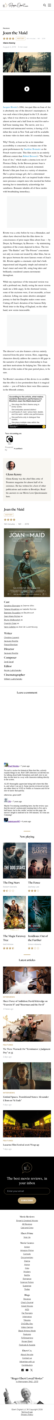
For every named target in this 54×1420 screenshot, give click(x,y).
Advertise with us (27, 1361)
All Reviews (27, 1224)
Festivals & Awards (27, 1345)
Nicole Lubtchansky (12, 670)
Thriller (27, 1289)
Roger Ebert (27, 1341)
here (8, 496)
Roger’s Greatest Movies (27, 1220)
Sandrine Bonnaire (32, 148)
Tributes (27, 1320)
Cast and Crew (27, 1228)
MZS (27, 1309)
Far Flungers (27, 1313)
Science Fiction (27, 1282)
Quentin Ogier (10, 623)
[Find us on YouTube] (27, 1370)
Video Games (27, 1327)
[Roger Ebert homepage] (15, 5)
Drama (27, 1261)
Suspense (27, 1286)
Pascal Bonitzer (11, 644)
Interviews (27, 1317)
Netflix (27, 1275)
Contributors (27, 1365)
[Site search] (44, 5)
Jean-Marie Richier (12, 616)
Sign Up (27, 1237)
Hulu (27, 1268)
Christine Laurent (11, 637)
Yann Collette (10, 627)
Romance (27, 1279)
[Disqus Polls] (27, 730)
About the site (27, 1354)
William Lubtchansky (13, 679)
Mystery (27, 1272)
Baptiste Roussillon (12, 613)
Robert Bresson (30, 156)
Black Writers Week (27, 1331)
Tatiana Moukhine (12, 609)
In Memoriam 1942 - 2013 (27, 1381)
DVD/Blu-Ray (27, 1324)
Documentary (27, 1257)
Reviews (6, 28)
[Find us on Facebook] (22, 1370)
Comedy (27, 1254)
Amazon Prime (27, 1250)
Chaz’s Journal (27, 1302)
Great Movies (27, 1306)
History (20, 38)
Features (27, 1334)
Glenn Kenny (9, 43)
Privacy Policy (27, 1414)
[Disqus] (27, 793)
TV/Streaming (27, 1338)
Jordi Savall (9, 662)
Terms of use (27, 1412)
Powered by (9, 448)
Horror (27, 1264)
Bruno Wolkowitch (12, 620)
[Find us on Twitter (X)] (31, 1370)
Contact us (27, 1358)
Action (27, 1247)
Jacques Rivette (10, 107)
